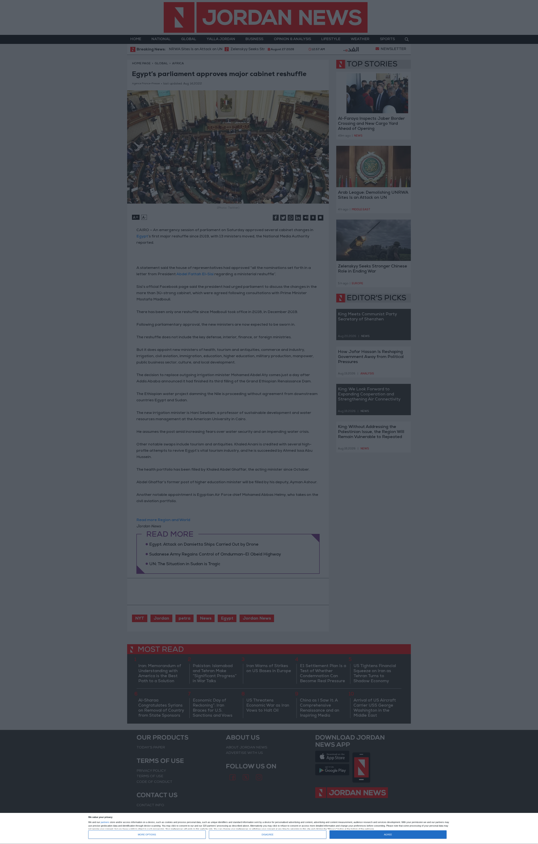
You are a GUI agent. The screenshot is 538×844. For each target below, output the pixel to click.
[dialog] (269, 828)
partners (105, 822)
